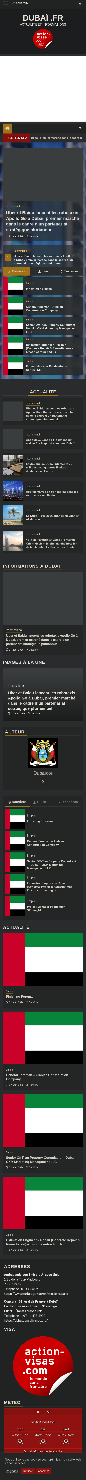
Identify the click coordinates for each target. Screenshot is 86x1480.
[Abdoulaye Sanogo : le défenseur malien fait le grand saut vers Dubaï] (13, 439)
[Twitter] (43, 781)
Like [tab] (45, 271)
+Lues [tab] (41, 802)
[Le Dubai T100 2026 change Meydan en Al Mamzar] (13, 515)
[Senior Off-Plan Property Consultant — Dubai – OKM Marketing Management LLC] (13, 326)
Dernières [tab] (18, 271)
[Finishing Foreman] (13, 286)
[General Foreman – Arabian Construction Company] (13, 306)
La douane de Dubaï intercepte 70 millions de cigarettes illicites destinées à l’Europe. (49, 467)
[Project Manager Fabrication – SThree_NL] (13, 366)
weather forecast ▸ (43, 1451)
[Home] (7, 129)
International (21, 251)
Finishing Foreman (39, 288)
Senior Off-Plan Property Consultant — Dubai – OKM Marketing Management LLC (52, 328)
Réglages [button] (12, 1471)
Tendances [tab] (70, 271)
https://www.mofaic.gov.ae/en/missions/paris (36, 1294)
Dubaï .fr (43, 18)
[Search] (80, 128)
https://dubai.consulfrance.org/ (26, 1320)
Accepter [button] (43, 1470)
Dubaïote (33, 236)
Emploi (29, 283)
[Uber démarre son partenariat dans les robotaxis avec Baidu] (13, 491)
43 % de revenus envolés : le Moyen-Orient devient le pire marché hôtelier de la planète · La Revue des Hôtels (51, 543)
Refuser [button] (27, 1470)
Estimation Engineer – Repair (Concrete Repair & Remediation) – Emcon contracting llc (49, 348)
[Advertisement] (43, 89)
